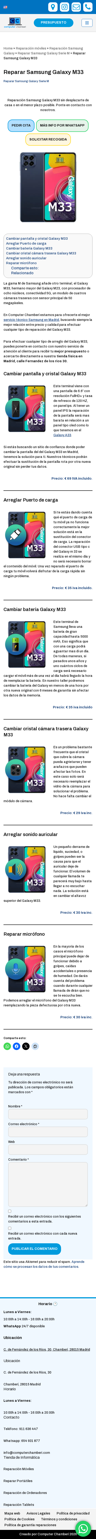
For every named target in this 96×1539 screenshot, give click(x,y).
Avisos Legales (38, 1513)
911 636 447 (28, 1429)
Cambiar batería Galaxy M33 (29, 248)
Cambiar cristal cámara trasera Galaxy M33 (41, 253)
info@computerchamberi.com (26, 1453)
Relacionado (22, 273)
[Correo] (76, 7)
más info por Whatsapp (62, 125)
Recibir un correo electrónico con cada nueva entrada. (42, 1236)
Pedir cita (21, 125)
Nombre (15, 1106)
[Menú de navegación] (87, 23)
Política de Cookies (19, 1519)
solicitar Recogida (48, 139)
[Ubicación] (53, 7)
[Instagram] (64, 7)
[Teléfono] (88, 7)
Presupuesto (53, 22)
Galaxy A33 (62, 435)
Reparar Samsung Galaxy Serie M (44, 53)
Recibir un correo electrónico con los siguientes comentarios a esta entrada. (44, 1219)
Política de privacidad (73, 1513)
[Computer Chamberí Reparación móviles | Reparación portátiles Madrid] (15, 22)
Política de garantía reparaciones (30, 1525)
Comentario (18, 1160)
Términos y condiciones (59, 1519)
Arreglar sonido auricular (26, 258)
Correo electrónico (23, 1124)
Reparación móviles (31, 48)
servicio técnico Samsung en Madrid (31, 320)
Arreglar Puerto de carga (26, 243)
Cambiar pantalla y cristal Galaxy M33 (37, 238)
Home (8, 48)
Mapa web (12, 1513)
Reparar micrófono (21, 263)
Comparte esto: (25, 268)
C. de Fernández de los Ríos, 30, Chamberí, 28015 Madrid (46, 1349)
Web (11, 1142)
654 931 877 (30, 1441)
